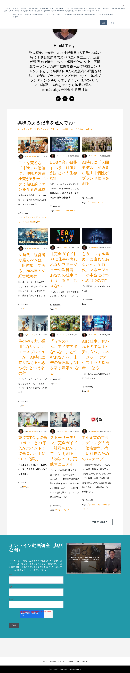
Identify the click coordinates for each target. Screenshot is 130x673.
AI (72, 129)
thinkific (65, 129)
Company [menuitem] (62, 661)
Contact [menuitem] (85, 661)
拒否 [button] (112, 23)
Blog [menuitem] (77, 661)
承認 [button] (103, 23)
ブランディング (41, 129)
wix (58, 129)
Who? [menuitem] (45, 661)
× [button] (123, 5)
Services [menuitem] (53, 661)
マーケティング (24, 129)
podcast (89, 129)
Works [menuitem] (70, 661)
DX (52, 129)
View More (99, 522)
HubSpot (79, 129)
